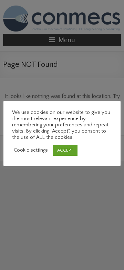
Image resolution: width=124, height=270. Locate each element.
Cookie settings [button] (31, 150)
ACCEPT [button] (65, 150)
